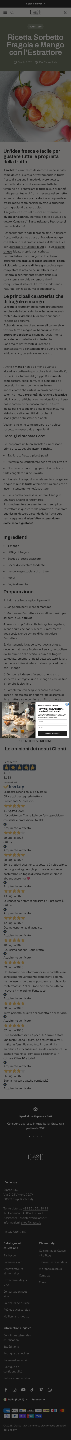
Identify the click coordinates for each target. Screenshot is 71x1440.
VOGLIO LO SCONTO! (52, 733)
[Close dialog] (67, 704)
